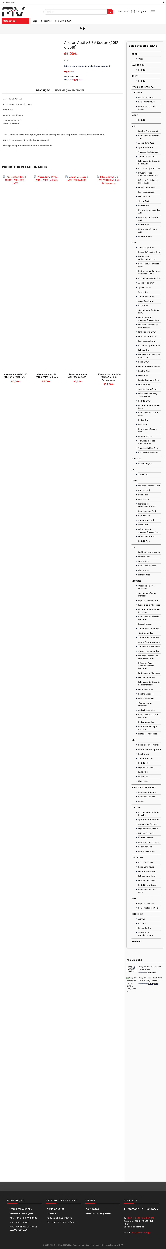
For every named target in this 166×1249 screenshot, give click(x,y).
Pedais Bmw (143, 420)
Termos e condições (21, 1213)
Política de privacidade (23, 1218)
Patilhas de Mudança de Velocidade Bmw (149, 272)
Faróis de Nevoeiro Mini (148, 745)
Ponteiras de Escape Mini (149, 749)
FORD (134, 480)
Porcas (141, 801)
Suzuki (135, 115)
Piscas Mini (143, 781)
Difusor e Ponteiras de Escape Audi (148, 181)
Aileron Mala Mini (145, 758)
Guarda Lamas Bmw (147, 389)
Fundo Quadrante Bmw (148, 380)
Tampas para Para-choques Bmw (147, 442)
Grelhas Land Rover (147, 880)
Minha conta (123, 11)
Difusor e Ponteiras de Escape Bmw (148, 326)
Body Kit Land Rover (147, 885)
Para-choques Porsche (148, 842)
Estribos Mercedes (146, 677)
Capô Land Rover (146, 862)
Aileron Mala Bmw (146, 283)
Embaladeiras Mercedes (149, 673)
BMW (134, 242)
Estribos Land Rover (147, 876)
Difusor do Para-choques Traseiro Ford (148, 530)
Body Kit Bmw (144, 401)
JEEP (134, 547)
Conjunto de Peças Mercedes (147, 594)
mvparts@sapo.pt (141, 1232)
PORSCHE (136, 807)
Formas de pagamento (59, 1218)
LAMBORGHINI (138, 65)
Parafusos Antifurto (147, 792)
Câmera (142, 923)
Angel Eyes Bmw (145, 301)
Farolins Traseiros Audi (148, 131)
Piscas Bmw (143, 424)
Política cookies (19, 1222)
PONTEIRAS (137, 92)
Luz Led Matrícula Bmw (148, 452)
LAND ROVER (137, 857)
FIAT (134, 469)
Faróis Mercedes (145, 689)
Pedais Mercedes (146, 722)
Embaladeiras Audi (146, 187)
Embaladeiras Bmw (146, 332)
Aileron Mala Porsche (147, 824)
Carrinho (52, 1213)
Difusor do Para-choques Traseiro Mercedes (146, 666)
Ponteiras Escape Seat (148, 908)
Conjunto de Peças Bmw (149, 278)
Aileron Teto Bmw (146, 296)
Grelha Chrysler (145, 463)
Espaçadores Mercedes (148, 600)
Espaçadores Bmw (146, 341)
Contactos (46, 21)
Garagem (141, 11)
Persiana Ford (144, 515)
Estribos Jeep (144, 575)
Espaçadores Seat (146, 903)
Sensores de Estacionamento (145, 934)
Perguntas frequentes (99, 1213)
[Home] (13, 11)
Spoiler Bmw (143, 292)
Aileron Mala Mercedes (148, 637)
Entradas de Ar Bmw (147, 336)
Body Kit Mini (144, 763)
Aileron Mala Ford (146, 520)
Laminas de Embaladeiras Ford (146, 505)
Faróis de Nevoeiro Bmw (149, 366)
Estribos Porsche (145, 833)
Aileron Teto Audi (146, 143)
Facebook (133, 1209)
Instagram (152, 1209)
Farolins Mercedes (146, 694)
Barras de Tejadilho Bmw (149, 252)
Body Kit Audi (144, 205)
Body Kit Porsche (145, 837)
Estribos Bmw (144, 350)
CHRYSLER (136, 458)
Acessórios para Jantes (144, 787)
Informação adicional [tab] (69, 90)
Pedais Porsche (145, 847)
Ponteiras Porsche (146, 851)
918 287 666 (148, 1218)
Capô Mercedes (145, 633)
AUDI (134, 126)
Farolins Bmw (144, 371)
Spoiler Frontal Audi (146, 147)
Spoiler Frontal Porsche (148, 819)
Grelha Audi (143, 201)
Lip (74, 79)
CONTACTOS (8, 2)
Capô (140, 59)
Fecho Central (144, 928)
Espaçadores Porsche (148, 828)
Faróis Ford (143, 495)
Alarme (141, 919)
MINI (134, 740)
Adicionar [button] (15, 382)
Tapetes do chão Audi (148, 152)
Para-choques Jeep (147, 565)
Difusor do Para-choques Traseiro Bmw (148, 318)
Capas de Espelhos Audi (149, 168)
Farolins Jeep (144, 556)
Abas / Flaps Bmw (146, 247)
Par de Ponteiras (145, 97)
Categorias (9, 21)
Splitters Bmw (144, 287)
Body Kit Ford (144, 541)
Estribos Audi (144, 196)
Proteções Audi (145, 236)
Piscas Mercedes (145, 624)
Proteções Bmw (145, 436)
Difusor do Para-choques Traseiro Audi (148, 174)
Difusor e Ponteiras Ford (149, 485)
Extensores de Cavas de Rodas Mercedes (149, 683)
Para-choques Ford (147, 511)
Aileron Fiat (143, 474)
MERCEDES (136, 581)
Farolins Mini (143, 754)
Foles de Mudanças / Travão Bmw (147, 395)
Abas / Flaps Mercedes (148, 651)
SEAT (134, 898)
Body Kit (142, 70)
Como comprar (55, 1209)
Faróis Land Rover (146, 867)
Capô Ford (143, 524)
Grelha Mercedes (146, 698)
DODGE (135, 54)
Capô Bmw (143, 305)
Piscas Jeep (143, 570)
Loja (35, 21)
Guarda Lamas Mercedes (145, 704)
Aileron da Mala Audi (147, 156)
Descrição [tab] (43, 90)
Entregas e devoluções (60, 1222)
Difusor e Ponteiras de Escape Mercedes (148, 657)
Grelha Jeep (143, 561)
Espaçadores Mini (146, 767)
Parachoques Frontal (143, 87)
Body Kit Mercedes (146, 710)
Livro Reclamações (21, 1209)
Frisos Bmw (143, 375)
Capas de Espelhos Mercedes (146, 587)
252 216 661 (134, 1218)
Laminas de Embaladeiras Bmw (146, 258)
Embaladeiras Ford (146, 536)
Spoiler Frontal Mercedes (149, 642)
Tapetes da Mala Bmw (148, 448)
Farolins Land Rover (146, 871)
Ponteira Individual (146, 102)
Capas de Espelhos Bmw (149, 345)
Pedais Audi (143, 224)
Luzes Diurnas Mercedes (149, 605)
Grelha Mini (143, 776)
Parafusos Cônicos (146, 796)
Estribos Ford (144, 490)
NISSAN (135, 76)
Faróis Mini (143, 772)
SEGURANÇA (137, 914)
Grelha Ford (143, 499)
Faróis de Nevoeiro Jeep (149, 552)
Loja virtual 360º (63, 21)
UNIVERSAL (136, 941)
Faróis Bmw (143, 362)
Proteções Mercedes (147, 734)
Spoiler (79, 79)
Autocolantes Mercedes (149, 646)
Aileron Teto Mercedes (148, 628)
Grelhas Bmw (144, 384)
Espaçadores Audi (146, 192)
